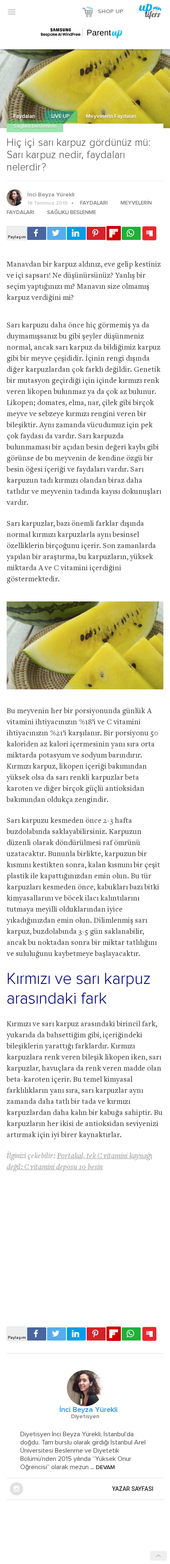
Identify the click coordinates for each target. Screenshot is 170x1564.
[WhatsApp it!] (131, 233)
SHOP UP (110, 11)
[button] (11, 11)
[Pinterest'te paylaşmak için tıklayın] (96, 233)
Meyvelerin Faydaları (111, 116)
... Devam (102, 1467)
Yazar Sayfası (132, 1489)
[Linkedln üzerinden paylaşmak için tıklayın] (76, 233)
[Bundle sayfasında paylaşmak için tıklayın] (149, 234)
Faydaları (24, 116)
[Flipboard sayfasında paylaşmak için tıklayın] (113, 233)
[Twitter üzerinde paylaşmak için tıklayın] (56, 233)
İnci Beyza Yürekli (50, 195)
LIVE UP (61, 116)
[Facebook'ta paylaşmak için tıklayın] (36, 233)
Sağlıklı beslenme (35, 126)
